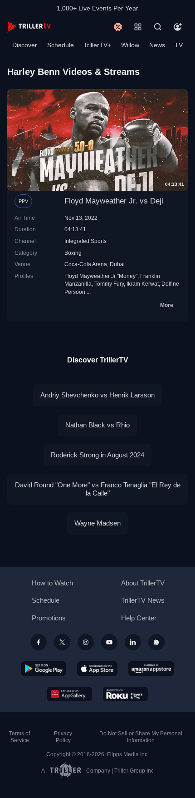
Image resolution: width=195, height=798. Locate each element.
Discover (24, 45)
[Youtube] (109, 642)
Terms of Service (19, 736)
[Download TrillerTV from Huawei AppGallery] (69, 694)
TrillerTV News (143, 600)
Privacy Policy (63, 736)
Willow (130, 45)
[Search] (158, 27)
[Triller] (156, 642)
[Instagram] (86, 642)
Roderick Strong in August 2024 (97, 455)
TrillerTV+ (97, 45)
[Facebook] (38, 642)
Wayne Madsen (97, 523)
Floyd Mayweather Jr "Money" (100, 276)
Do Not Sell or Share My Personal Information (140, 736)
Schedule (60, 45)
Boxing (73, 253)
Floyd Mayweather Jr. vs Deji (113, 201)
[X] (62, 642)
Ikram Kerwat (143, 284)
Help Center (138, 618)
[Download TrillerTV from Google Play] (43, 668)
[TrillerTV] (29, 26)
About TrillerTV (143, 583)
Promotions (49, 618)
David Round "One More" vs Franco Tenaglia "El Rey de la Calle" (97, 489)
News (157, 45)
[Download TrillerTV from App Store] (97, 668)
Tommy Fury (109, 284)
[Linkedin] (133, 642)
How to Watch (52, 583)
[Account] (178, 27)
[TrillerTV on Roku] (125, 694)
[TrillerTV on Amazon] (151, 668)
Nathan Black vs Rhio (97, 425)
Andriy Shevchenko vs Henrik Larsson (97, 395)
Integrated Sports (85, 241)
